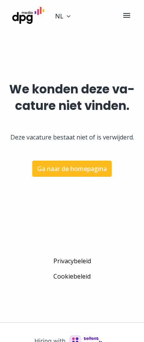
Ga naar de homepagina (72, 168)
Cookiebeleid (72, 276)
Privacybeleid (72, 261)
